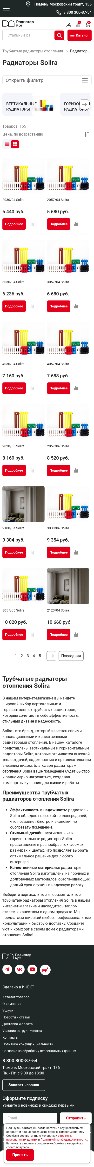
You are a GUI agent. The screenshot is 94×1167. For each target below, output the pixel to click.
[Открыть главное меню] (6, 8)
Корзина (89, 22)
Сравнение (79, 22)
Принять (20, 1155)
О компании (11, 1004)
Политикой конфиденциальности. (63, 1139)
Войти (68, 25)
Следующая (51, 656)
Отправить (76, 1118)
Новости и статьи (16, 1017)
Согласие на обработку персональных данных (39, 1051)
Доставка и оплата (17, 1024)
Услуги (7, 1010)
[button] (84, 104)
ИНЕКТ (28, 987)
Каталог (82, 35)
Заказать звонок (23, 1085)
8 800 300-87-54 (77, 12)
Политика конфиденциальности (27, 1044)
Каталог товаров (15, 997)
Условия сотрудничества (22, 1031)
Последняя (71, 656)
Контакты (10, 1037)
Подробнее (14, 224)
